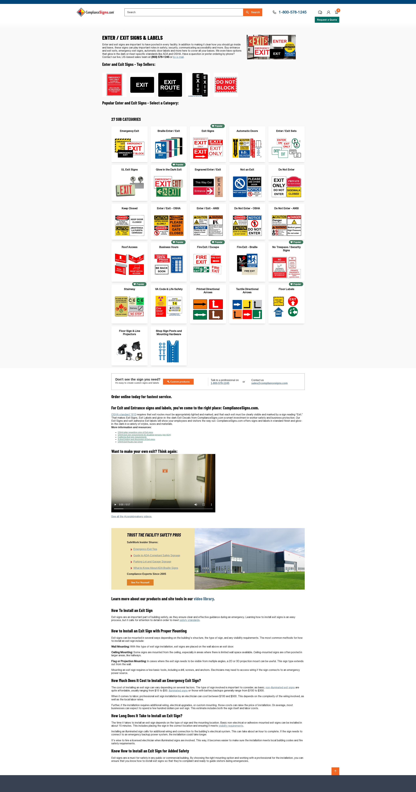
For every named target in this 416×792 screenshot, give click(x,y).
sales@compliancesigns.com (269, 383)
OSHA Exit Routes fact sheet (130, 442)
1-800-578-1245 (220, 383)
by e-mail (178, 57)
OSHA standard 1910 (123, 414)
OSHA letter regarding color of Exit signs (135, 432)
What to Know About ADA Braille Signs (155, 568)
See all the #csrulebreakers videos (131, 516)
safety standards (190, 620)
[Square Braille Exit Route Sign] (170, 96)
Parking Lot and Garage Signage (152, 561)
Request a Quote (327, 19)
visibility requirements (231, 725)
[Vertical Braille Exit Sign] (198, 96)
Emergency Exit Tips (145, 549)
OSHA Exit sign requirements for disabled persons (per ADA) (144, 435)
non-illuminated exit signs (280, 687)
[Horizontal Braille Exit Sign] (142, 96)
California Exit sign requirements (132, 437)
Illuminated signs (178, 690)
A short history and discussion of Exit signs (136, 439)
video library (204, 598)
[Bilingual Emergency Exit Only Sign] (114, 96)
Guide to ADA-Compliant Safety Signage (156, 555)
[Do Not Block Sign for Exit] (226, 96)
